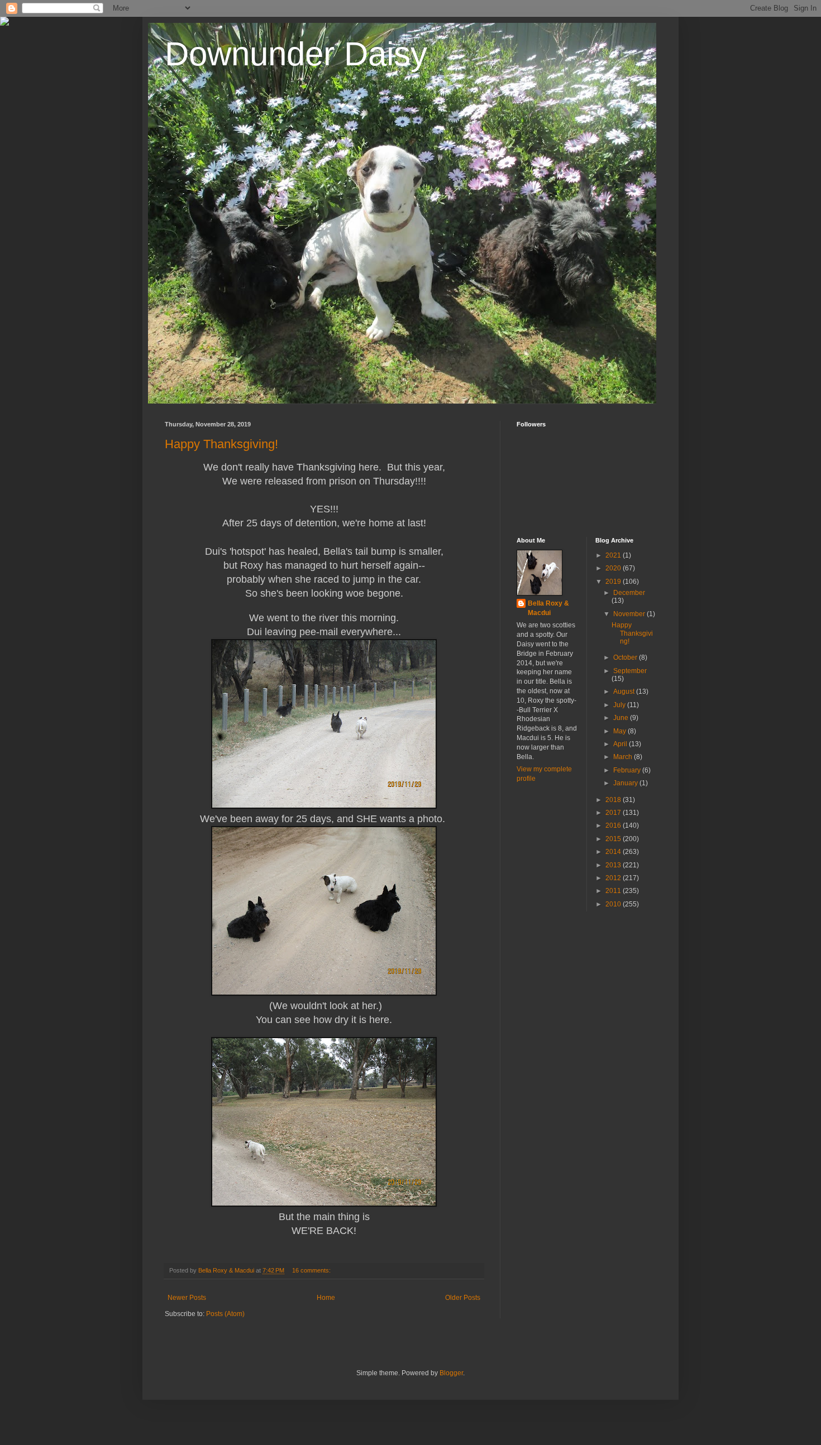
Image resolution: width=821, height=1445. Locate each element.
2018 (614, 800)
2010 (614, 904)
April (621, 744)
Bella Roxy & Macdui (548, 608)
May (620, 731)
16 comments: (312, 1270)
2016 (614, 825)
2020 (614, 568)
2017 (614, 813)
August (624, 691)
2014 (614, 852)
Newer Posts (187, 1298)
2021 (614, 555)
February (627, 770)
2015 (614, 839)
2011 (614, 891)
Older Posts (462, 1298)
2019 (614, 581)
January (626, 783)
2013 (614, 865)
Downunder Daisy (296, 54)
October (626, 657)
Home (326, 1298)
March (623, 757)
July (620, 705)
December (629, 593)
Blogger (451, 1373)
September (630, 671)
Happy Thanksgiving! (221, 444)
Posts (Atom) (225, 1314)
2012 (614, 878)
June (621, 718)
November (630, 614)
